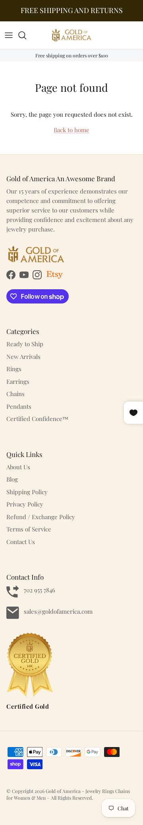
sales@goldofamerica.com (58, 611)
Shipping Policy (27, 492)
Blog (12, 479)
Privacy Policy (24, 504)
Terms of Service (28, 529)
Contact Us (20, 542)
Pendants (18, 406)
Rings (13, 369)
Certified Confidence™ (37, 419)
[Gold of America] (71, 35)
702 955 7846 (39, 590)
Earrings (17, 381)
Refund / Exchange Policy (40, 517)
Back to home (71, 130)
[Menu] (8, 35)
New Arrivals (23, 356)
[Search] (26, 35)
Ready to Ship (24, 344)
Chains (15, 394)
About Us (18, 467)
